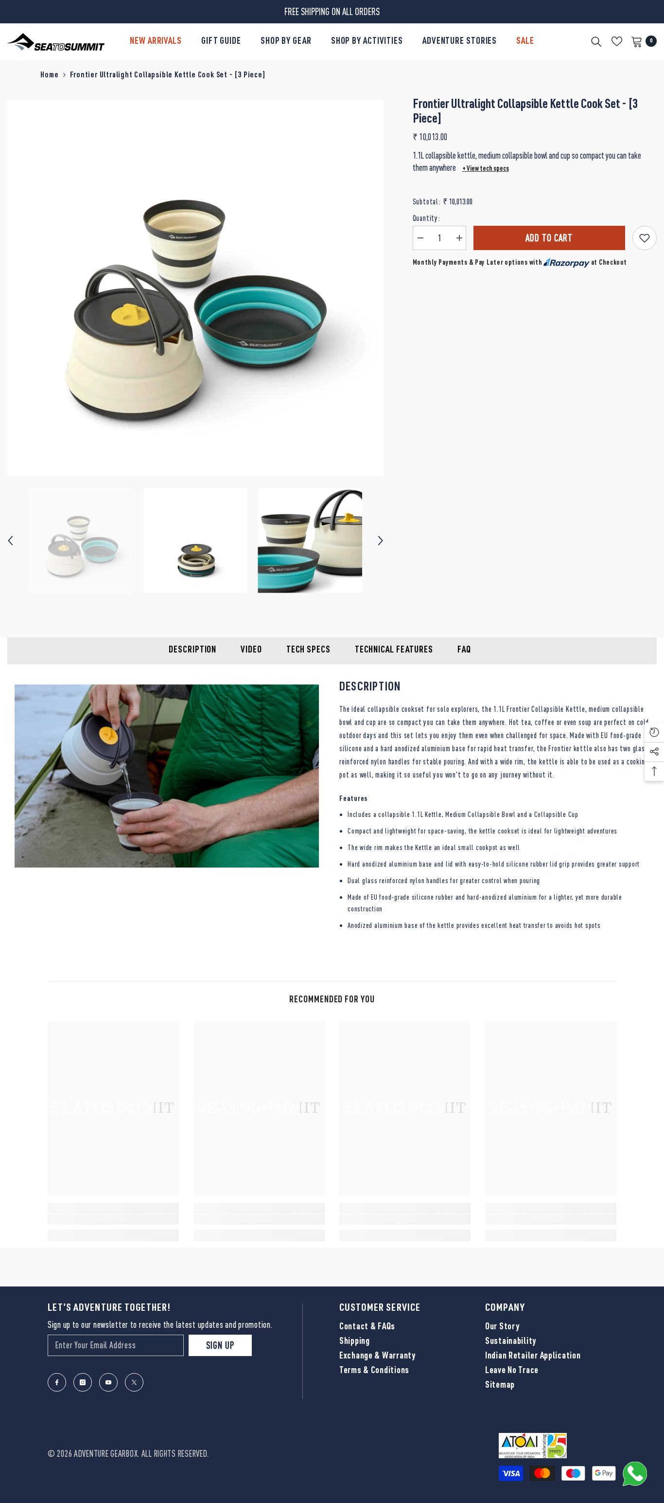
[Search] (596, 41)
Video (251, 650)
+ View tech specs (485, 169)
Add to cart (549, 237)
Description (192, 650)
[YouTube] (108, 1382)
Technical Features (394, 650)
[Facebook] (57, 1382)
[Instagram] (82, 1382)
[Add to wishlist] (644, 238)
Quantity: (426, 218)
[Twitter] (134, 1382)
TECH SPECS (308, 650)
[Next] (380, 540)
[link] (113, 1219)
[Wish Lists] (617, 41)
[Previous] (10, 540)
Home (49, 76)
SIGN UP (220, 1345)
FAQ (464, 650)
